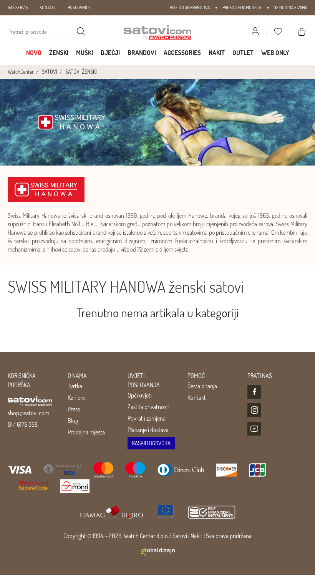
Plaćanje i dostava (148, 430)
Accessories (182, 52)
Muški (84, 52)
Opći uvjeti (140, 395)
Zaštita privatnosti (148, 407)
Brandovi (142, 52)
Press (74, 409)
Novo (33, 52)
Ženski (58, 52)
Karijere (76, 397)
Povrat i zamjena (147, 418)
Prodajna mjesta (86, 432)
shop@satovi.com (28, 413)
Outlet (243, 52)
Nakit (217, 52)
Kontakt (196, 397)
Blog (73, 420)
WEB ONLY (275, 52)
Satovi (179, 536)
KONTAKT (48, 7)
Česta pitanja (202, 386)
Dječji (110, 52)
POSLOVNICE (79, 7)
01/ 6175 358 (23, 424)
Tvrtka (75, 386)
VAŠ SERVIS (18, 7)
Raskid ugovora (151, 443)
